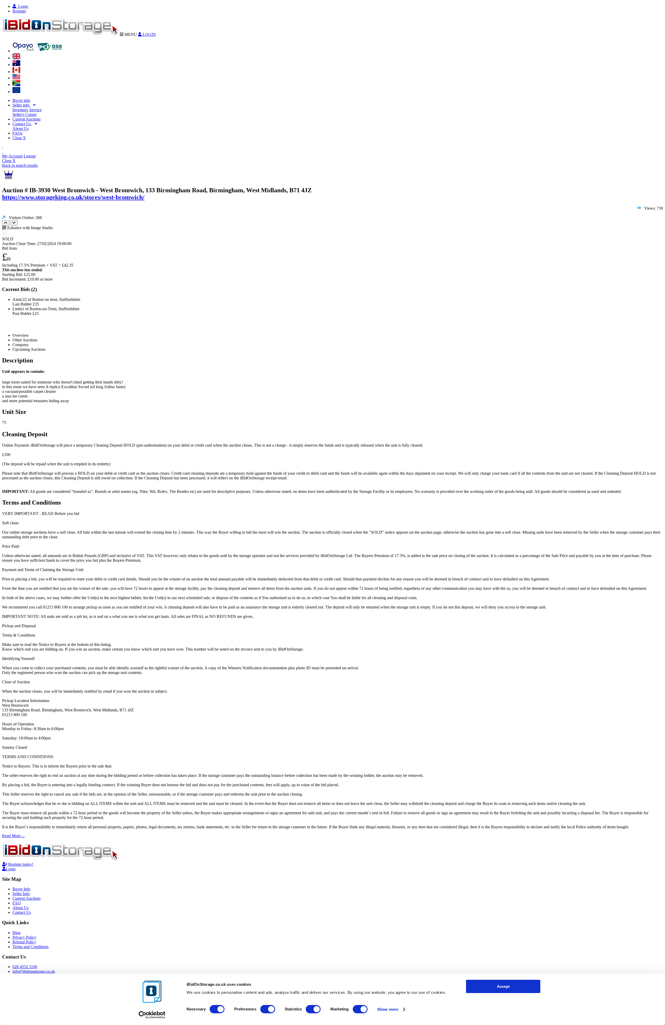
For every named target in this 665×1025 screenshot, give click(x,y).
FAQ (16, 903)
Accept (503, 986)
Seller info (21, 105)
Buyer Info (21, 889)
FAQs (17, 133)
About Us (20, 128)
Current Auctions (26, 119)
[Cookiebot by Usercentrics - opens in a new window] (152, 1015)
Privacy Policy (24, 937)
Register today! (20, 864)
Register (19, 11)
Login (22, 6)
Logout (30, 156)
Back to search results (20, 165)
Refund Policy (24, 942)
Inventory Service (27, 110)
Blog (16, 932)
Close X (19, 138)
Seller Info (21, 893)
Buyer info (21, 100)
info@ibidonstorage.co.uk (33, 971)
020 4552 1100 (24, 966)
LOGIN (149, 34)
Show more (387, 1009)
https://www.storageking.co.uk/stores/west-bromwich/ (73, 197)
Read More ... (13, 836)
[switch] (267, 1009)
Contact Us (22, 124)
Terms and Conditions (30, 946)
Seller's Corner (24, 114)
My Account (12, 156)
